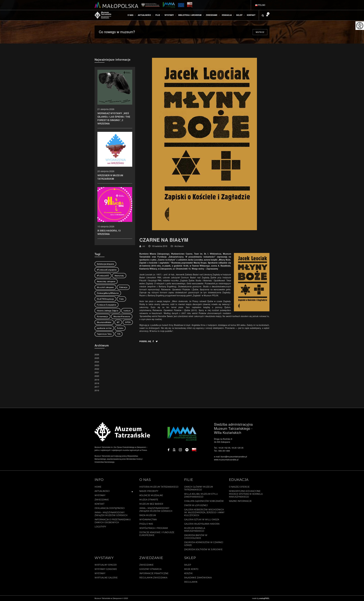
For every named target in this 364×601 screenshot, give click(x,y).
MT (118, 322)
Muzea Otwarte (148, 499)
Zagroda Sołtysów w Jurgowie (203, 549)
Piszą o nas (146, 524)
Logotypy (100, 526)
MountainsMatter (104, 322)
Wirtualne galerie (106, 577)
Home (98, 487)
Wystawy (100, 495)
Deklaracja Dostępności (110, 508)
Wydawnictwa (148, 519)
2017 (97, 386)
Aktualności (102, 491)
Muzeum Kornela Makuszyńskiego (194, 529)
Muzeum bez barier (151, 504)
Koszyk (188, 573)
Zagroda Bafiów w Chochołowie (195, 536)
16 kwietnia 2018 (159, 246)
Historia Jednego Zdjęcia (107, 310)
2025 (97, 358)
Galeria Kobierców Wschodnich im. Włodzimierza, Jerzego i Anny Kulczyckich (204, 512)
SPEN (127, 322)
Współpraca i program (153, 528)
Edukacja (123, 287)
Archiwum (179, 246)
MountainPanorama (121, 316)
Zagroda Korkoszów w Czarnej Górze (203, 543)
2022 (97, 368)
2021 (97, 372)
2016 (97, 390)
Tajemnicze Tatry (104, 334)
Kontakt (99, 504)
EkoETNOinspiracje (105, 299)
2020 (97, 376)
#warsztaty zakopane (106, 281)
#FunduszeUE (103, 275)
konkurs (127, 310)
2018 (97, 383)
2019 (97, 379)
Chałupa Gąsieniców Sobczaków (204, 501)
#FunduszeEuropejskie (106, 269)
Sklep (187, 565)
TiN (118, 334)
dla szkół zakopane (105, 287)
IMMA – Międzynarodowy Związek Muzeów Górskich (111, 514)
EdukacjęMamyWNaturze (108, 293)
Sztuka (120, 328)
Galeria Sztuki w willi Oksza (201, 519)
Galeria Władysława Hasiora (202, 524)
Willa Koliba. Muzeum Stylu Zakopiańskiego (201, 495)
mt (143, 246)
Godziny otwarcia (150, 569)
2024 (97, 361)
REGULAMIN (190, 582)
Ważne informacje (240, 501)
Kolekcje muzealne (151, 495)
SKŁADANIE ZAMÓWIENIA (198, 577)
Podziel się (145, 341)
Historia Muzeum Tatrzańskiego (158, 487)
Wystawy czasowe (106, 569)
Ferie (121, 299)
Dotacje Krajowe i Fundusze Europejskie (156, 534)
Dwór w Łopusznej (196, 505)
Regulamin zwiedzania (153, 577)
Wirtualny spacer (106, 565)
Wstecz (260, 32)
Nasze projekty (148, 491)
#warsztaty (119, 275)
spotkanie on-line (104, 328)
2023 (97, 365)
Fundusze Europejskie (106, 304)
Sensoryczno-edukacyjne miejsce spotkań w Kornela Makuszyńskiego (246, 494)
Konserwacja (102, 316)
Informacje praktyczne (153, 573)
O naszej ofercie (239, 487)
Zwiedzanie (102, 499)
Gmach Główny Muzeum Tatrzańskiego (198, 488)
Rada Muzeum (147, 515)
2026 (97, 354)
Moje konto (191, 569)
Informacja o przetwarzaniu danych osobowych (113, 521)
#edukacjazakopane (105, 263)
